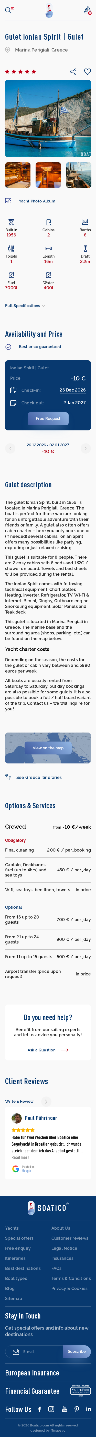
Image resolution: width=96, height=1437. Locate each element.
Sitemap (13, 1298)
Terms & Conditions (71, 1278)
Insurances (62, 1258)
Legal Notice (64, 1248)
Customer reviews (70, 1238)
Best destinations (23, 1268)
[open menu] (9, 10)
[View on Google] (17, 1118)
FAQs (56, 1268)
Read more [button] (20, 1157)
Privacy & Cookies (69, 1288)
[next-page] (46, 1101)
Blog (10, 1288)
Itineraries (15, 1258)
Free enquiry (18, 1248)
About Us (60, 1228)
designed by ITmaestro (47, 1430)
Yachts (12, 1228)
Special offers (19, 1238)
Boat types (16, 1278)
